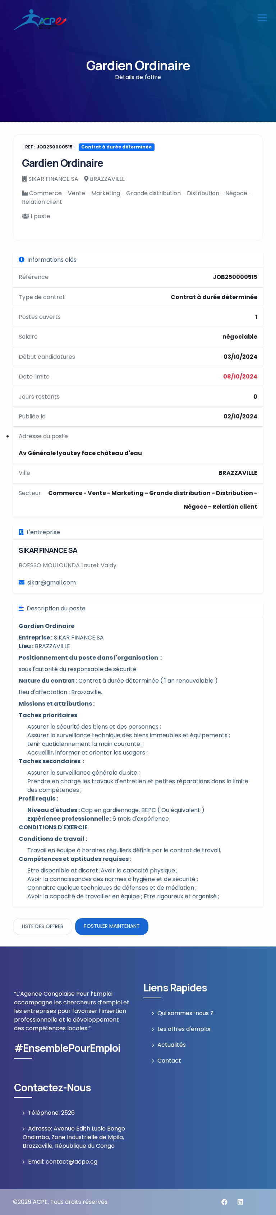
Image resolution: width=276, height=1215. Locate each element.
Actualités (171, 1045)
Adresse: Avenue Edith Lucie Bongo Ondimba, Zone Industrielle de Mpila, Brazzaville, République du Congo (74, 1137)
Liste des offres (42, 926)
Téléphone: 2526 (51, 1113)
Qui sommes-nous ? (185, 1013)
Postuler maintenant (112, 926)
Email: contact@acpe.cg (62, 1161)
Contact (169, 1060)
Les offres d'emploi (183, 1029)
